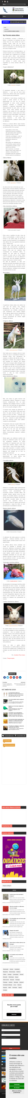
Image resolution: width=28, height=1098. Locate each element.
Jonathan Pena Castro (19, 655)
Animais (11, 969)
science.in (13, 484)
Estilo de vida (6, 979)
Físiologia (5, 982)
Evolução (12, 979)
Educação (5, 977)
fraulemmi (13, 85)
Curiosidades (15, 974)
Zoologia (5, 990)
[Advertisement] (14, 796)
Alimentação (5, 969)
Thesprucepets (10, 658)
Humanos (21, 982)
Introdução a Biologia (7, 984)
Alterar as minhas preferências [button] (16, 1091)
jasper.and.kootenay (13, 625)
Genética (10, 982)
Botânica (18, 971)
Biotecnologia (12, 971)
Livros (15, 984)
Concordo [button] (17, 1084)
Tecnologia (14, 987)
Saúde (9, 987)
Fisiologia (17, 979)
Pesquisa (5, 987)
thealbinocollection (13, 581)
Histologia (16, 982)
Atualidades (17, 969)
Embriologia (11, 977)
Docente (21, 974)
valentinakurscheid (13, 350)
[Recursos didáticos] (14, 877)
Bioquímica (5, 971)
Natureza (6, 29)
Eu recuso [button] (17, 1087)
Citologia (9, 974)
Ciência (4, 974)
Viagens (20, 987)
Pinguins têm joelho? (14, 930)
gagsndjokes (13, 182)
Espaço (16, 977)
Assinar (14, 1014)
